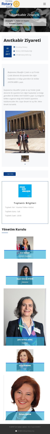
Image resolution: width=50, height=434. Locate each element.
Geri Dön (10, 174)
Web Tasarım (32, 427)
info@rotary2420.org (23, 55)
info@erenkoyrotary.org (25, 431)
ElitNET (38, 427)
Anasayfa (9, 21)
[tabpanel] (25, 158)
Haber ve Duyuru (22, 21)
